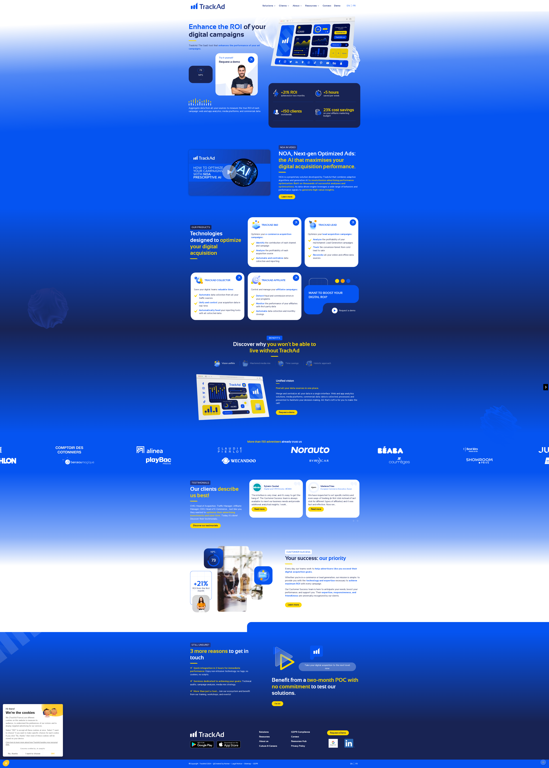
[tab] (226, 363)
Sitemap (247, 764)
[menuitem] (348, 5)
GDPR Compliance (300, 732)
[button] (229, 172)
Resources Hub (299, 741)
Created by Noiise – (223, 764)
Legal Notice (237, 764)
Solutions (264, 732)
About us (263, 741)
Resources (264, 736)
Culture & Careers (268, 746)
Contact (295, 736)
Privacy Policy (298, 746)
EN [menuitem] (348, 5)
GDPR (255, 764)
